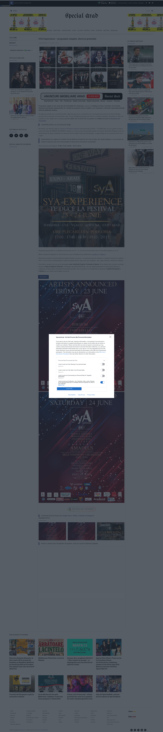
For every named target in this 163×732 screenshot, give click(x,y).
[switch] (102, 364)
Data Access (81, 394)
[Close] (110, 337)
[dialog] (81, 366)
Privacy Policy (91, 394)
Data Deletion (72, 394)
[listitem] (81, 360)
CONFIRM (69, 388)
